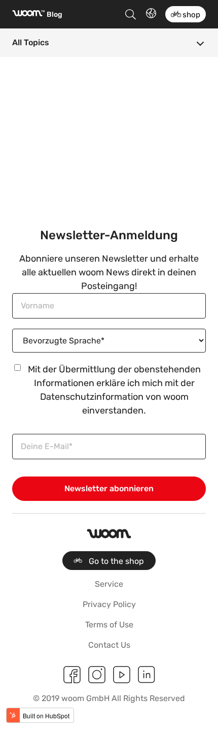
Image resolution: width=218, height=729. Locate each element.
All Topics (30, 42)
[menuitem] (109, 560)
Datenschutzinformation (91, 396)
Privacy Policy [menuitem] (109, 604)
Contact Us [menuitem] (109, 645)
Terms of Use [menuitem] (109, 624)
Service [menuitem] (109, 584)
